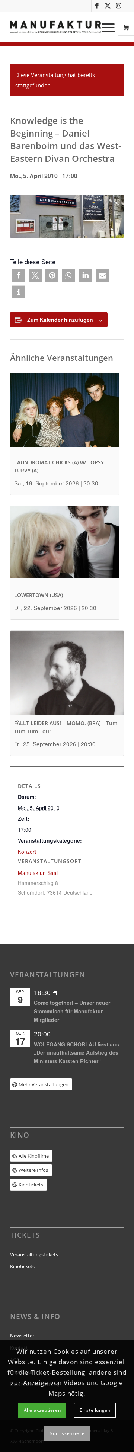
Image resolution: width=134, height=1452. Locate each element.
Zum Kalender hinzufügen (60, 319)
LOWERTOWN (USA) (38, 595)
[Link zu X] (107, 6)
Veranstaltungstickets (34, 1254)
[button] (18, 275)
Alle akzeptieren (42, 1410)
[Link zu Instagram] (118, 6)
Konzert (27, 851)
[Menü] (104, 27)
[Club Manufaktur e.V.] (55, 27)
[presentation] (64, 414)
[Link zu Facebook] (97, 6)
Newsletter (22, 1335)
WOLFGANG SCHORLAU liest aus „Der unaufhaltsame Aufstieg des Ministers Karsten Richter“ (76, 1053)
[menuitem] (109, 27)
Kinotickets (22, 1266)
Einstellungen (95, 1410)
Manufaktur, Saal (38, 872)
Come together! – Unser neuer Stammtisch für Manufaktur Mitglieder (72, 1011)
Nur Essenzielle (67, 1433)
